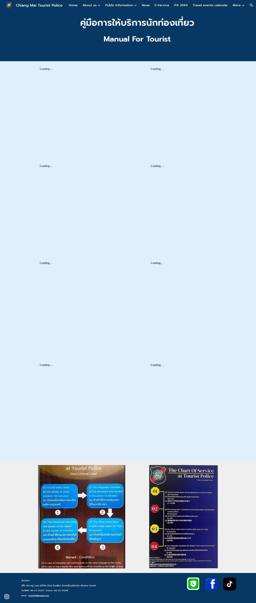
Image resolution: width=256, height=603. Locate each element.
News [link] (146, 5)
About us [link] (89, 5)
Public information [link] (119, 5)
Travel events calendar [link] (210, 5)
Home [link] (73, 5)
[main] (137, 30)
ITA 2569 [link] (181, 5)
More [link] (237, 5)
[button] (251, 5)
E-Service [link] (162, 5)
